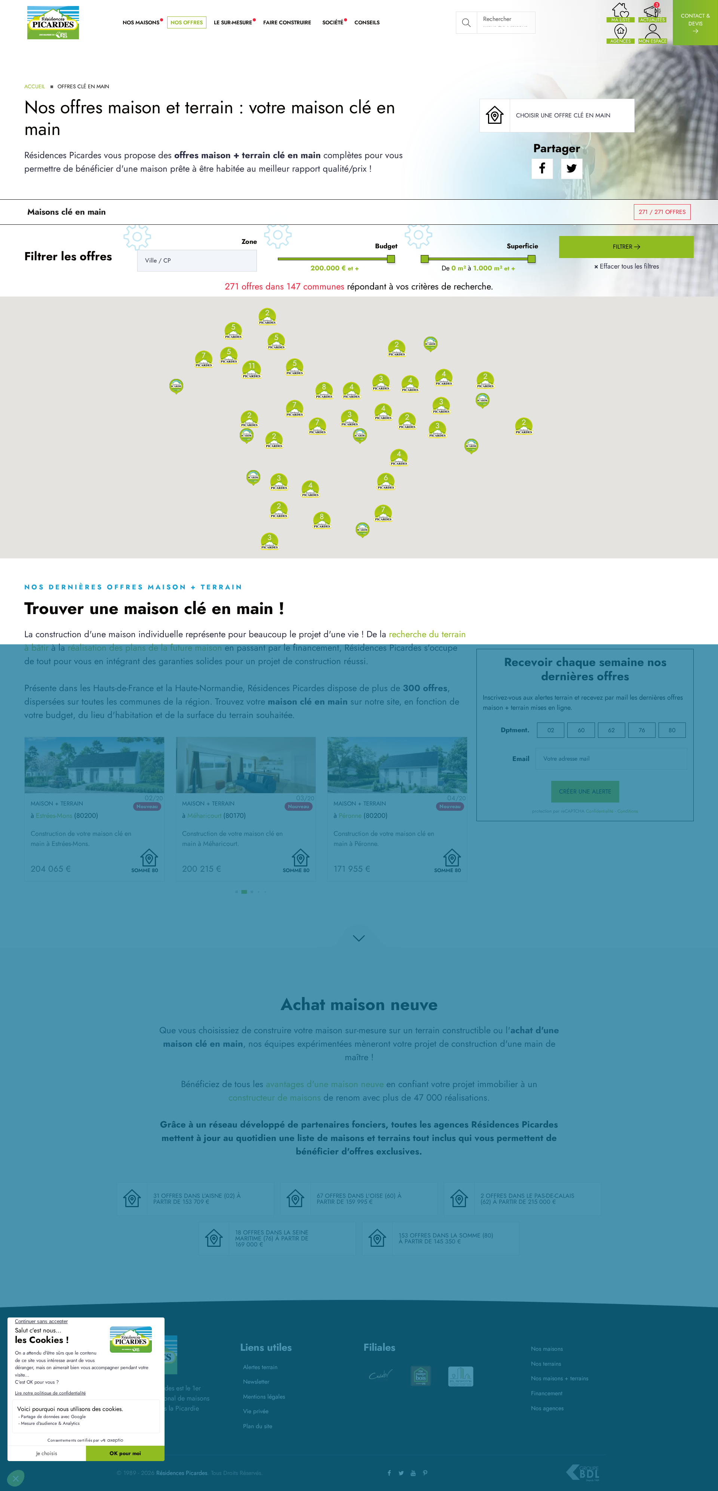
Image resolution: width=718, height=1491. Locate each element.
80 (672, 730)
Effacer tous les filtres (626, 266)
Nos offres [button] (187, 22)
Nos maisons (547, 1348)
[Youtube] (413, 1473)
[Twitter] (401, 1473)
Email (521, 759)
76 (642, 730)
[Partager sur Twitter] (572, 169)
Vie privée (256, 1411)
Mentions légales (264, 1396)
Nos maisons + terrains (559, 1378)
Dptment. (515, 730)
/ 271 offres (662, 212)
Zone (249, 241)
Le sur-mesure (236, 23)
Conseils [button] (367, 22)
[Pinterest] (425, 1473)
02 (550, 730)
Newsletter (256, 1381)
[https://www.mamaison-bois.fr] (381, 1376)
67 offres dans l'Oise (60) (357, 1195)
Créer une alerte (585, 791)
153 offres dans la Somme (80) (446, 1235)
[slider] (391, 259)
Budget (386, 246)
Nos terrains (546, 1363)
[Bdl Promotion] (421, 1376)
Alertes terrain (260, 1367)
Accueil (34, 86)
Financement (546, 1393)
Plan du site (257, 1426)
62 (611, 730)
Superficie (522, 246)
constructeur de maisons (274, 1097)
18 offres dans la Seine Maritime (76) (272, 1235)
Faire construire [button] (287, 22)
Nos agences (547, 1408)
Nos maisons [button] (144, 23)
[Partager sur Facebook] (542, 169)
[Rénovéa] (461, 1376)
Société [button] (335, 23)
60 (581, 730)
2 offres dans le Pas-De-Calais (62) (527, 1198)
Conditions (627, 811)
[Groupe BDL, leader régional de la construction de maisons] (582, 1473)
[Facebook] (389, 1473)
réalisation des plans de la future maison (145, 647)
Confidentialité (599, 811)
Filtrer (623, 246)
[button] (176, 386)
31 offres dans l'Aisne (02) (195, 1195)
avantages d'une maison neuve (325, 1083)
